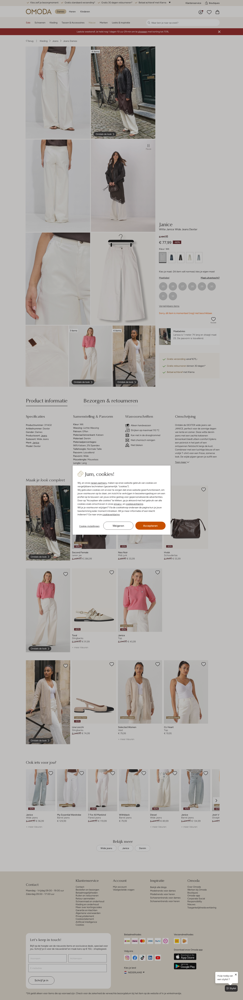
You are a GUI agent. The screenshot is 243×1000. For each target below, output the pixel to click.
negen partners (99, 483)
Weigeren (118, 525)
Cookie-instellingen (89, 526)
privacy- (118, 504)
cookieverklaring (134, 504)
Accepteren (150, 525)
